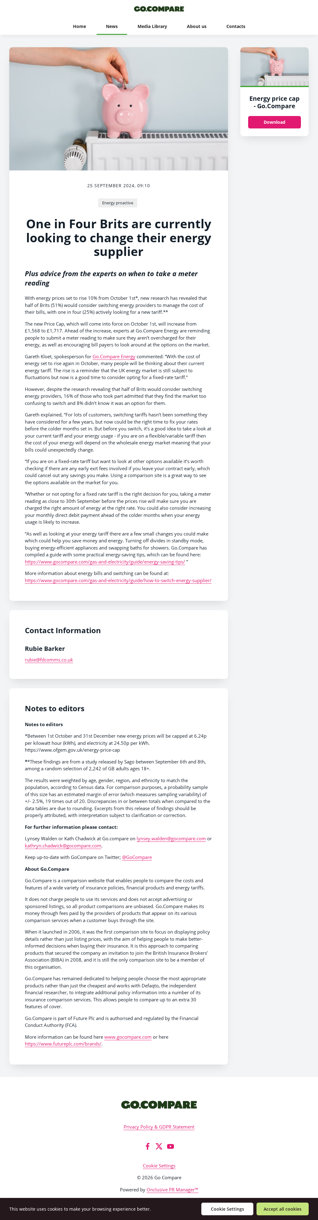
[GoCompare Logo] (159, 1104)
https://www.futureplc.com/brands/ (63, 1044)
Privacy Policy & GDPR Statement (159, 1127)
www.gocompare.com (128, 1037)
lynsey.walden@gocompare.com (171, 838)
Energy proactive (117, 203)
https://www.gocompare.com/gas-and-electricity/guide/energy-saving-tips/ (105, 562)
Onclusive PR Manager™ (172, 1189)
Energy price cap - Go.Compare (274, 102)
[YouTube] (170, 1146)
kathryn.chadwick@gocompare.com (63, 845)
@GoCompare (137, 857)
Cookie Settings (159, 1165)
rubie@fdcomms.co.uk (49, 659)
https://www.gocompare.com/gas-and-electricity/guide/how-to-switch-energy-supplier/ (118, 580)
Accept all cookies (283, 1209)
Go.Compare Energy (114, 356)
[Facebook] (147, 1146)
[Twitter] (159, 1146)
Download (274, 122)
